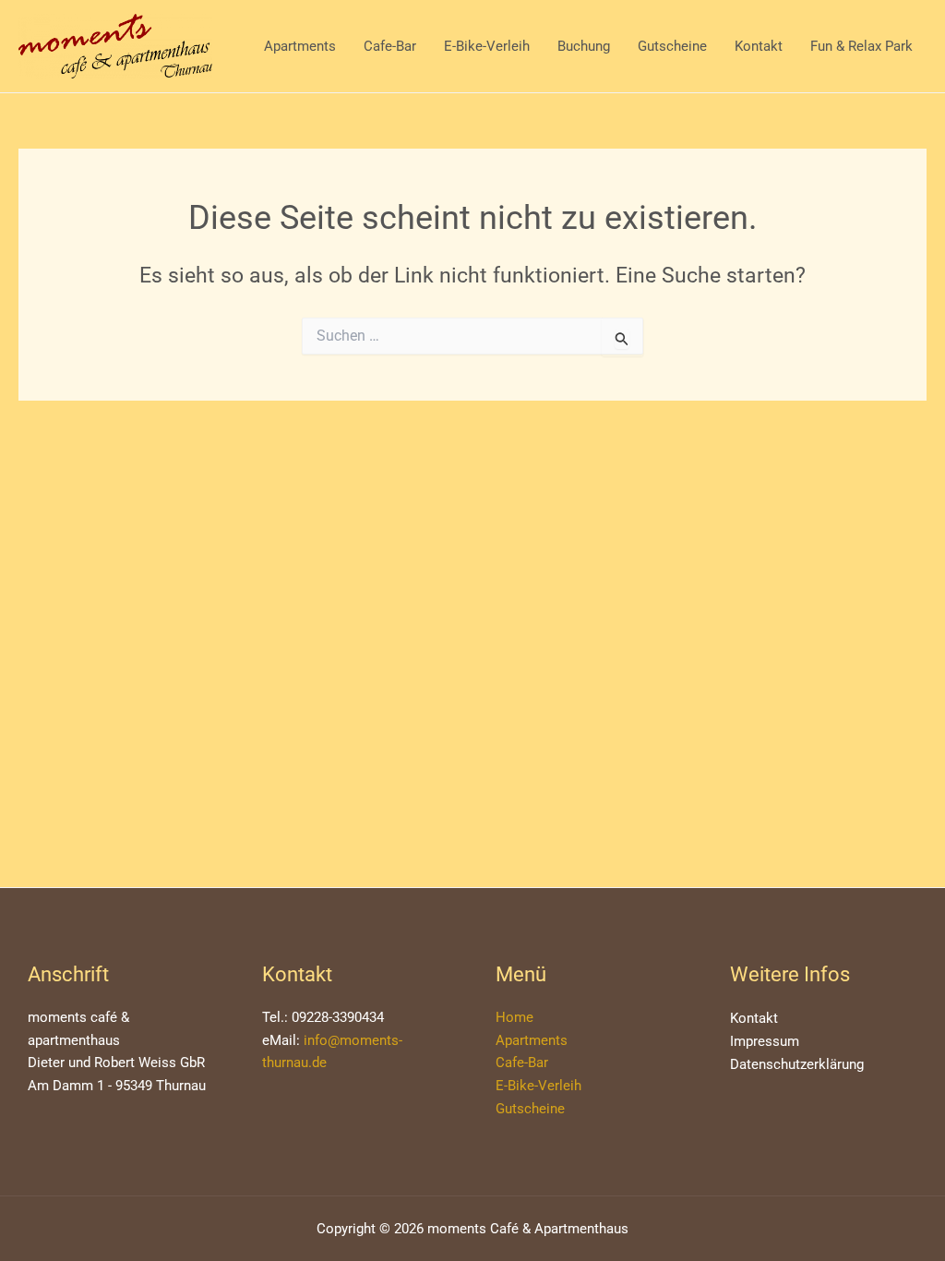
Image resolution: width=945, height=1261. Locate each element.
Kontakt (759, 46)
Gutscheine (672, 46)
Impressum (764, 1041)
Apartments (300, 46)
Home (514, 1017)
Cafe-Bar (390, 46)
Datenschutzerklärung (797, 1064)
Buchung (583, 46)
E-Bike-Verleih (487, 46)
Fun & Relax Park (861, 46)
